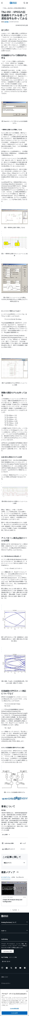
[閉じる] (27, 991)
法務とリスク (4, 977)
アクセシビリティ (5, 983)
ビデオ (13, 877)
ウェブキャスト (20, 877)
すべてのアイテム (5, 877)
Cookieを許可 (14, 1013)
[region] (14, 1002)
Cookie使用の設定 (14, 1008)
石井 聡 (6, 22)
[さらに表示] (6, 834)
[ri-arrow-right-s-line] (18, 910)
